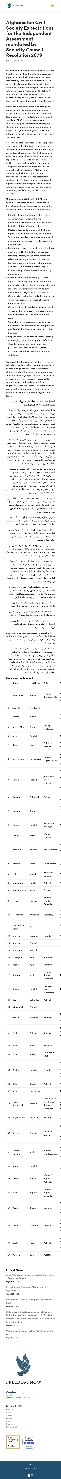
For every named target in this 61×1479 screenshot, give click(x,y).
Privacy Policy (12, 1427)
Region (9, 1418)
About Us (10, 1409)
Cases (9, 1415)
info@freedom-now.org (23, 1397)
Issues (8, 1412)
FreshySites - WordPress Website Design (30, 1475)
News (20, 60)
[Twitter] (30, 1464)
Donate (9, 1424)
